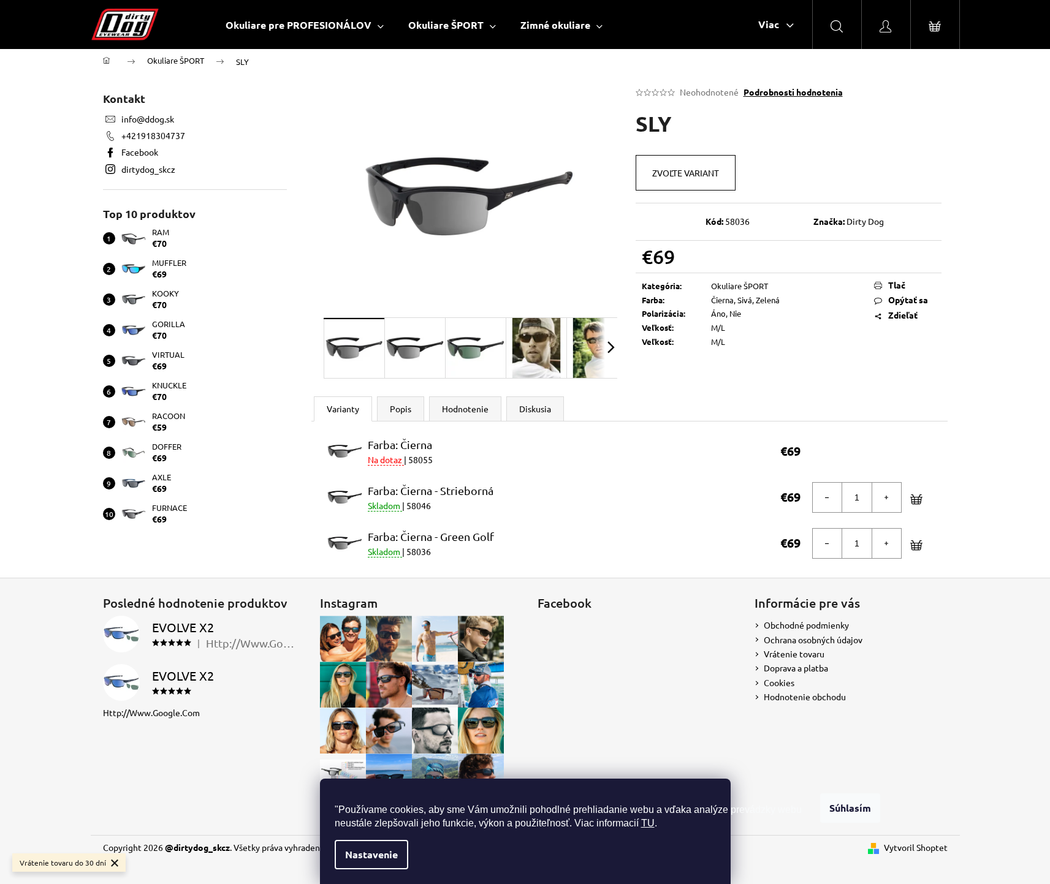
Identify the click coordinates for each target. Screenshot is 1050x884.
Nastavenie (371, 854)
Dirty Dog (865, 221)
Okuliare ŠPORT (739, 286)
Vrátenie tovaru (794, 653)
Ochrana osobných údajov (813, 639)
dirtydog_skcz (148, 169)
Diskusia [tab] (535, 408)
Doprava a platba (796, 667)
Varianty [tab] (343, 408)
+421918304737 (153, 135)
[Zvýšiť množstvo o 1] (886, 497)
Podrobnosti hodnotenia (793, 91)
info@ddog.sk (147, 118)
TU (648, 823)
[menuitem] (304, 25)
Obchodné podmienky (806, 624)
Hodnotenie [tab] (465, 408)
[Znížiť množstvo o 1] (827, 497)
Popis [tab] (400, 408)
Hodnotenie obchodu (805, 696)
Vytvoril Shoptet (916, 847)
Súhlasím (850, 807)
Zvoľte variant (685, 172)
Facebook (139, 151)
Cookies (779, 682)
